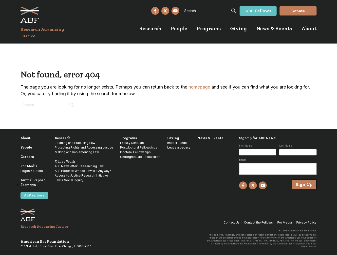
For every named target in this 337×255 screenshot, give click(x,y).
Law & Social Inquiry (69, 180)
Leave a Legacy (178, 147)
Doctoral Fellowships (135, 152)
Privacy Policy (306, 222)
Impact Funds (177, 143)
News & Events (210, 138)
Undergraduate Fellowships (140, 157)
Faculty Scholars (132, 143)
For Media (28, 166)
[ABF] (48, 15)
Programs (128, 138)
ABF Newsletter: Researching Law (79, 166)
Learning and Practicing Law (75, 143)
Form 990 (28, 185)
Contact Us (232, 222)
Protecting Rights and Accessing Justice (84, 147)
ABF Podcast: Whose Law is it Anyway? (83, 171)
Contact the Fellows (258, 222)
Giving (173, 138)
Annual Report (32, 180)
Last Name (285, 145)
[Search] (233, 10)
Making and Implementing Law (77, 152)
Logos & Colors (31, 171)
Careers (27, 157)
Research (62, 138)
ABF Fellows (34, 195)
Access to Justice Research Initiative (81, 175)
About (25, 138)
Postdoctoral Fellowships (138, 147)
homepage (199, 87)
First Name (245, 145)
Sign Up (304, 184)
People (26, 147)
